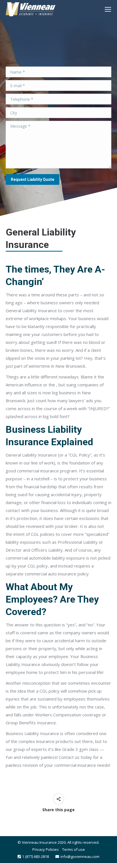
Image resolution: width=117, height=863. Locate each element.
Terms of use (73, 849)
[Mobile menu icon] (108, 9)
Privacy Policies (45, 849)
